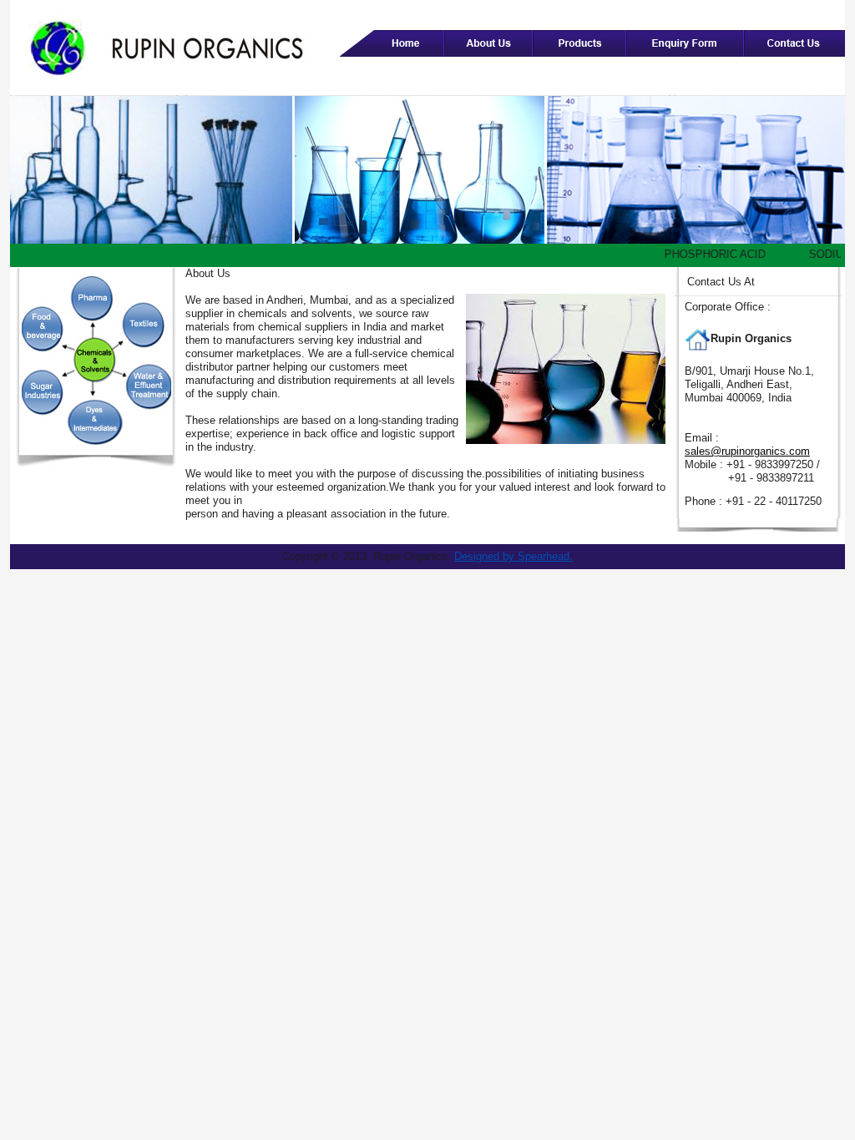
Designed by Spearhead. (513, 556)
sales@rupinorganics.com (747, 451)
